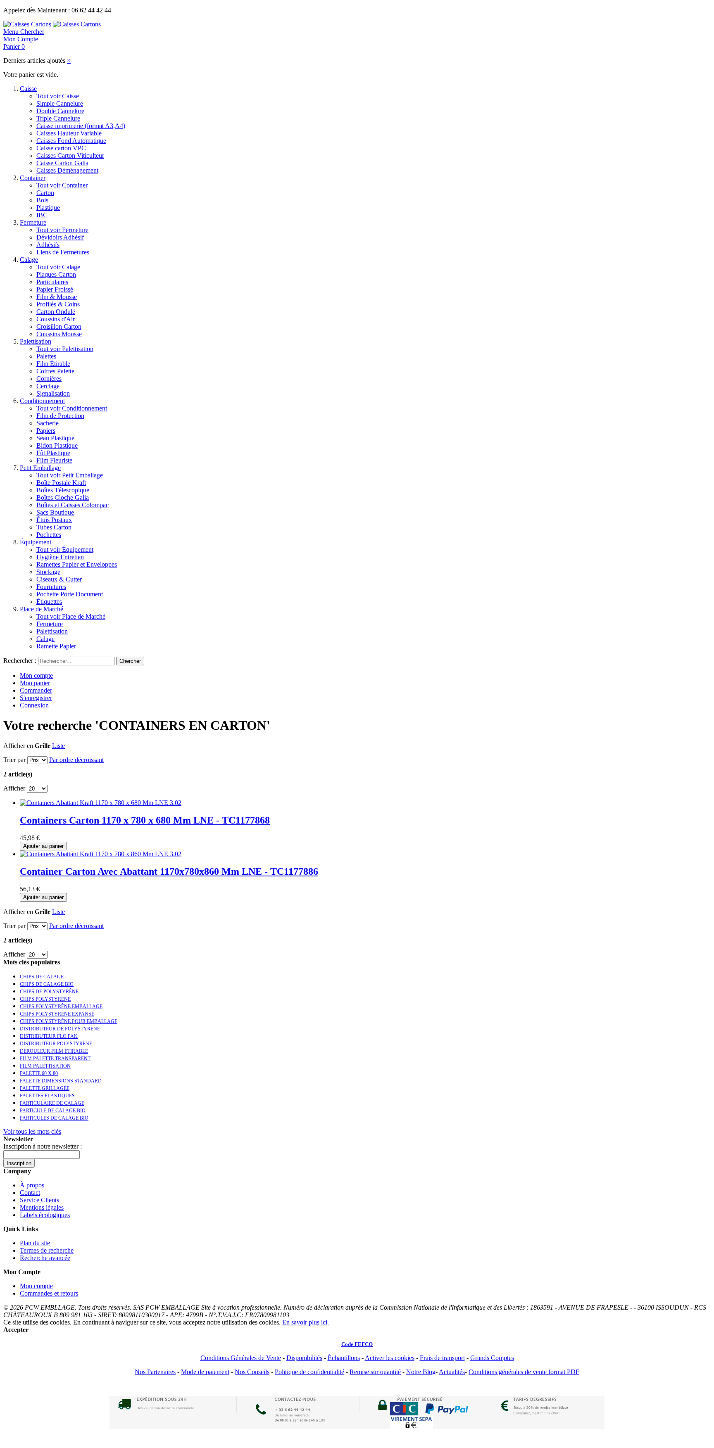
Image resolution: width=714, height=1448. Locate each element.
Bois (42, 200)
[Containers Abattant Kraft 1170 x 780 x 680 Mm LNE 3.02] (100, 802)
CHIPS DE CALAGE (42, 977)
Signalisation (53, 393)
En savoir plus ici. (305, 1322)
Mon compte (36, 675)
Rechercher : (19, 660)
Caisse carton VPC (61, 148)
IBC (42, 214)
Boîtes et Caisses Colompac (72, 504)
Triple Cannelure (58, 118)
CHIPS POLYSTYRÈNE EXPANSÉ (57, 1014)
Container (32, 177)
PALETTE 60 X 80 (39, 1073)
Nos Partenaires (155, 1371)
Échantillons (344, 1357)
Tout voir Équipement (64, 549)
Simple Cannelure (59, 103)
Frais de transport (442, 1357)
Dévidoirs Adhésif (60, 237)
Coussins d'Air (55, 319)
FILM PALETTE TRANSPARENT (55, 1058)
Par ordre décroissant (76, 759)
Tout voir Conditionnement (71, 408)
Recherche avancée (45, 1257)
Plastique (48, 207)
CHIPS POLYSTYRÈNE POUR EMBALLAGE (68, 1021)
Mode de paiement (205, 1371)
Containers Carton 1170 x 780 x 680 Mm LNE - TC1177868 (145, 820)
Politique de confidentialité (309, 1371)
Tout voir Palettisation (64, 348)
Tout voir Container (62, 185)
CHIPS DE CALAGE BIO (47, 984)
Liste (58, 745)
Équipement (35, 542)
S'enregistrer (36, 697)
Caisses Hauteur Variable (69, 133)
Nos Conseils (252, 1371)
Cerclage (48, 385)
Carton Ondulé (55, 311)
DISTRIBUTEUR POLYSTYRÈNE (56, 1044)
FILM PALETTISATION (45, 1066)
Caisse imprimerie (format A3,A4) (80, 125)
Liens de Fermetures (62, 252)
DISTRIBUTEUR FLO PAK (49, 1036)
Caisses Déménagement (67, 170)
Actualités (452, 1371)
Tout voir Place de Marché (70, 616)
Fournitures (51, 586)
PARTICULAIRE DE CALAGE (52, 1103)
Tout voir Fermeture (62, 229)
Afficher (14, 788)
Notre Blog (421, 1371)
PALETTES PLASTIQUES (47, 1096)
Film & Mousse (56, 296)
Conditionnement (42, 400)
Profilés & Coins (58, 304)
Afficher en (18, 745)
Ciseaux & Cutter (59, 579)
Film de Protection (60, 415)
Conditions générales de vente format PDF (524, 1371)
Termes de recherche (47, 1250)
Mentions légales (42, 1207)
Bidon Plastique (57, 445)
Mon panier (35, 682)
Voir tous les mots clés (32, 1131)
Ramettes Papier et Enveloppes (76, 564)
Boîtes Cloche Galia (62, 497)
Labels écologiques (45, 1214)
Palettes (46, 356)
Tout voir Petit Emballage (69, 475)
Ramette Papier (56, 646)
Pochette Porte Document (69, 594)
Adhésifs (48, 244)
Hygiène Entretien (60, 556)
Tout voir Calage (58, 267)
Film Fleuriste (54, 460)
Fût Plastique (53, 452)
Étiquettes (49, 601)
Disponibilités (304, 1357)
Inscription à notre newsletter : (42, 1146)
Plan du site (35, 1242)
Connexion (34, 705)
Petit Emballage (40, 467)
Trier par (14, 759)
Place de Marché (41, 608)
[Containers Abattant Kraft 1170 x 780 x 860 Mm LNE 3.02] (100, 853)
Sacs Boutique (55, 512)
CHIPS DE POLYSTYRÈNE (49, 992)
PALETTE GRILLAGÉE (44, 1088)
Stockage (48, 571)
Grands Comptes (492, 1357)
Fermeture (33, 222)
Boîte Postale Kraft (61, 482)
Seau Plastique (55, 438)
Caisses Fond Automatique (71, 140)
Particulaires (52, 281)
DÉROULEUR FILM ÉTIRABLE (54, 1051)
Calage (29, 259)
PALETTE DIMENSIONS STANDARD (61, 1081)
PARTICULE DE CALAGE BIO (53, 1110)
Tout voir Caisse (57, 96)
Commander (36, 690)
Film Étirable (53, 363)
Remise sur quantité (375, 1371)
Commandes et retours (49, 1293)
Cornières (49, 378)
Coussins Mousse (59, 333)
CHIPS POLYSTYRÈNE (45, 999)
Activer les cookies (389, 1357)
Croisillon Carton (58, 326)
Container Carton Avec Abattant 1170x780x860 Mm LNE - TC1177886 (169, 871)
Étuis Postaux (54, 519)
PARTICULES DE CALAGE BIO (54, 1118)
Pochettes (48, 534)
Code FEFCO (357, 1344)
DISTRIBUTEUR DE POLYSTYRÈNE (60, 1029)
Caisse (28, 88)
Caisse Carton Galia (62, 162)
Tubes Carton (53, 527)
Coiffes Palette (55, 371)
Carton (45, 192)
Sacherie (47, 423)
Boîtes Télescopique (62, 490)
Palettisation (35, 341)
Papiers (45, 430)
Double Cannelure (60, 110)
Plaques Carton (56, 274)
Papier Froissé (54, 289)
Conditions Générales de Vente (240, 1357)
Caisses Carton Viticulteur (70, 155)
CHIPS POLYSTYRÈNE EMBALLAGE (61, 1006)
